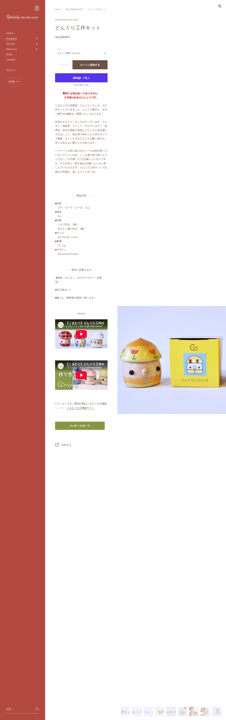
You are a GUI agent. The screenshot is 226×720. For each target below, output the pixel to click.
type (59, 49)
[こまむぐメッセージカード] (80, 425)
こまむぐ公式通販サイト (80, 407)
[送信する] (37, 709)
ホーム (58, 9)
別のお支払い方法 (81, 85)
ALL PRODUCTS (74, 9)
